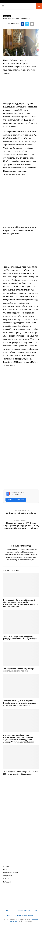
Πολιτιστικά (7, 882)
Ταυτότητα (9, 910)
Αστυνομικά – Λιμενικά (10, 872)
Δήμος (5, 869)
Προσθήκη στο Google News (15, 499)
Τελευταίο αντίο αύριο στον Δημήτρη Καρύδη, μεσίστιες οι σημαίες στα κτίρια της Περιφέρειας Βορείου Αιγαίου (19, 703)
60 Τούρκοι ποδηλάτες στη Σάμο (21, 513)
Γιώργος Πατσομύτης (12, 18)
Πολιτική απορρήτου (23, 910)
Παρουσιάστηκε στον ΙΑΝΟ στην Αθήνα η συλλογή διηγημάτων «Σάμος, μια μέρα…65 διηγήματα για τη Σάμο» (21, 525)
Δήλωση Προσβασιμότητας (24, 915)
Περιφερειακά (7, 16)
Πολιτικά (6, 879)
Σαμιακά (6, 866)
